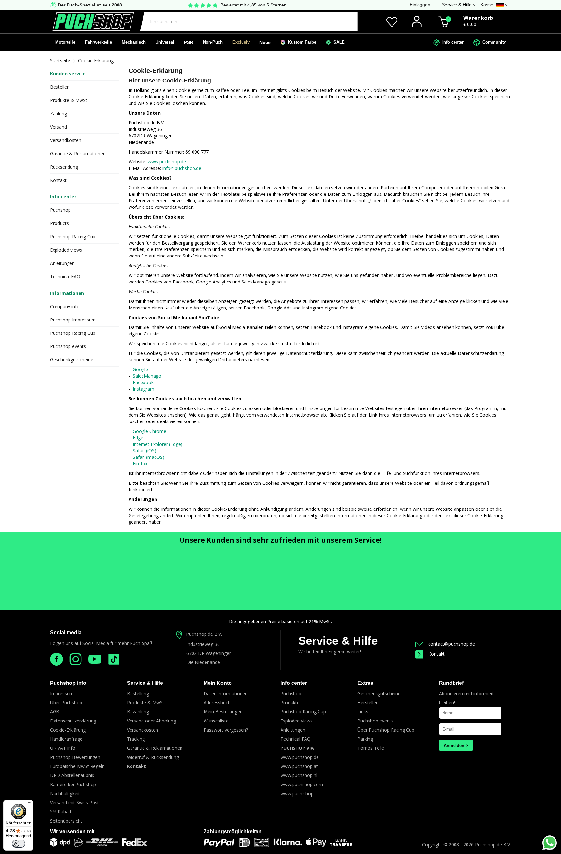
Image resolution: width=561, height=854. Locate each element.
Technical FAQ (65, 276)
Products (59, 223)
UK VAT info (62, 748)
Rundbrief (451, 683)
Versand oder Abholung (151, 721)
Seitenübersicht (66, 821)
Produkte (290, 702)
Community (493, 42)
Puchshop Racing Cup (72, 236)
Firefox (140, 463)
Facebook (143, 382)
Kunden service (68, 73)
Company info (65, 306)
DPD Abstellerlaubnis (72, 775)
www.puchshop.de (167, 161)
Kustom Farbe (300, 42)
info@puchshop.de (181, 168)
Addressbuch (217, 702)
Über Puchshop (66, 702)
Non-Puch (213, 42)
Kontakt (58, 180)
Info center (452, 42)
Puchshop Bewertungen (75, 757)
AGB (54, 712)
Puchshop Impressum (73, 320)
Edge (138, 437)
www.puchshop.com (301, 784)
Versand (58, 127)
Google (140, 369)
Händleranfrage (66, 739)
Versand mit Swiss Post (74, 802)
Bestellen (59, 87)
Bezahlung (138, 712)
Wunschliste (216, 721)
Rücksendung (64, 167)
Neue (265, 42)
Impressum (62, 693)
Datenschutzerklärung (73, 721)
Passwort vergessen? (226, 730)
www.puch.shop (297, 793)
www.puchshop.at (299, 766)
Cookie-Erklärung (96, 60)
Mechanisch (134, 42)
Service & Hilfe (338, 640)
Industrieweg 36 (203, 644)
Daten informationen (226, 693)
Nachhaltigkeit (65, 793)
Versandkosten (65, 140)
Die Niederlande (203, 662)
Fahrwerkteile (98, 42)
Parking (365, 739)
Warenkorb (478, 17)
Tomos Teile (370, 748)
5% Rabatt (61, 812)
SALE (338, 42)
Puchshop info (68, 683)
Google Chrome (149, 431)
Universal (165, 42)
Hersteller (367, 702)
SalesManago (147, 376)
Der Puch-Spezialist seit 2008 (89, 4)
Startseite (60, 60)
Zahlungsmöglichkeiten (233, 831)
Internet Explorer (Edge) (157, 444)
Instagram (143, 389)
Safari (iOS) (144, 450)
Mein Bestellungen (223, 712)
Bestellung (138, 693)
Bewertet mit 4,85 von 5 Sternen (253, 4)
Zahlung (58, 113)
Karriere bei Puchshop (73, 784)
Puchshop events (68, 346)
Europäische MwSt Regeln (77, 766)
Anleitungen (62, 263)
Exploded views (66, 250)
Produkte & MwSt (68, 100)
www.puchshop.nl (298, 775)
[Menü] (29, 804)
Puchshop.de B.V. (204, 634)
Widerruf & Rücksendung (153, 757)
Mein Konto (218, 683)
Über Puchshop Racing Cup (385, 730)
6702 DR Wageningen (209, 653)
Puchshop (60, 210)
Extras (365, 683)
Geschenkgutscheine (71, 360)
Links (362, 712)
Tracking (136, 739)
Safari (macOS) (148, 457)
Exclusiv (241, 42)
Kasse (486, 4)
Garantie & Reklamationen (78, 153)
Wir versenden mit (72, 831)
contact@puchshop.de (451, 644)
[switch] (18, 844)
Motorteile (65, 42)
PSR (188, 42)
